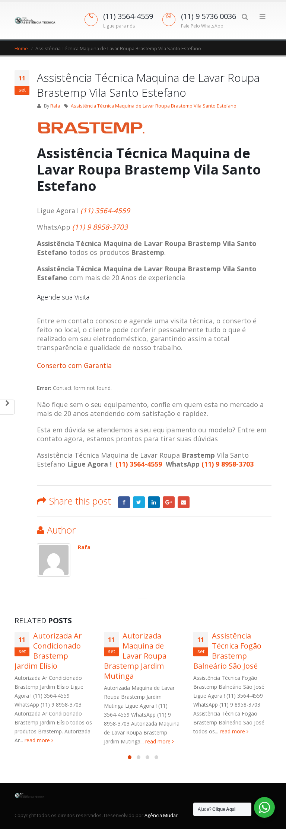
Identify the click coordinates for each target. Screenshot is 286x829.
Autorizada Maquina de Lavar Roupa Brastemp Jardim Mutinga (135, 656)
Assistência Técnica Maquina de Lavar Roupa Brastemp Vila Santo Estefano (153, 106)
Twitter (139, 502)
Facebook (124, 502)
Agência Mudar (161, 815)
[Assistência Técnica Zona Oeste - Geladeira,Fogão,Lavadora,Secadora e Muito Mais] (35, 21)
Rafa (55, 106)
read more (38, 740)
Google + (169, 502)
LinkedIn (154, 502)
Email (184, 502)
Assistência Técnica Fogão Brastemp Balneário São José (227, 651)
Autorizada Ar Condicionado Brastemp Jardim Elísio (48, 651)
